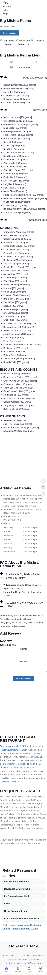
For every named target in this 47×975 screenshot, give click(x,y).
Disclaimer (34, 959)
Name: (23, 649)
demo (7, 903)
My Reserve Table (23, 946)
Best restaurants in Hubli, (12, 746)
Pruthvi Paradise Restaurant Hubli (22, 918)
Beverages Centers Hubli (17, 889)
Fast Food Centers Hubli (16, 881)
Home (6, 955)
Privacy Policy (38, 955)
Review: (23, 661)
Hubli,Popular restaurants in (13, 750)
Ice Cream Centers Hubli (17, 896)
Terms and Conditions (18, 959)
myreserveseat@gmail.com (28, 963)
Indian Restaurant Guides (25, 928)
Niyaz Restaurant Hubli (16, 911)
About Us (15, 955)
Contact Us (27, 955)
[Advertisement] (23, 459)
